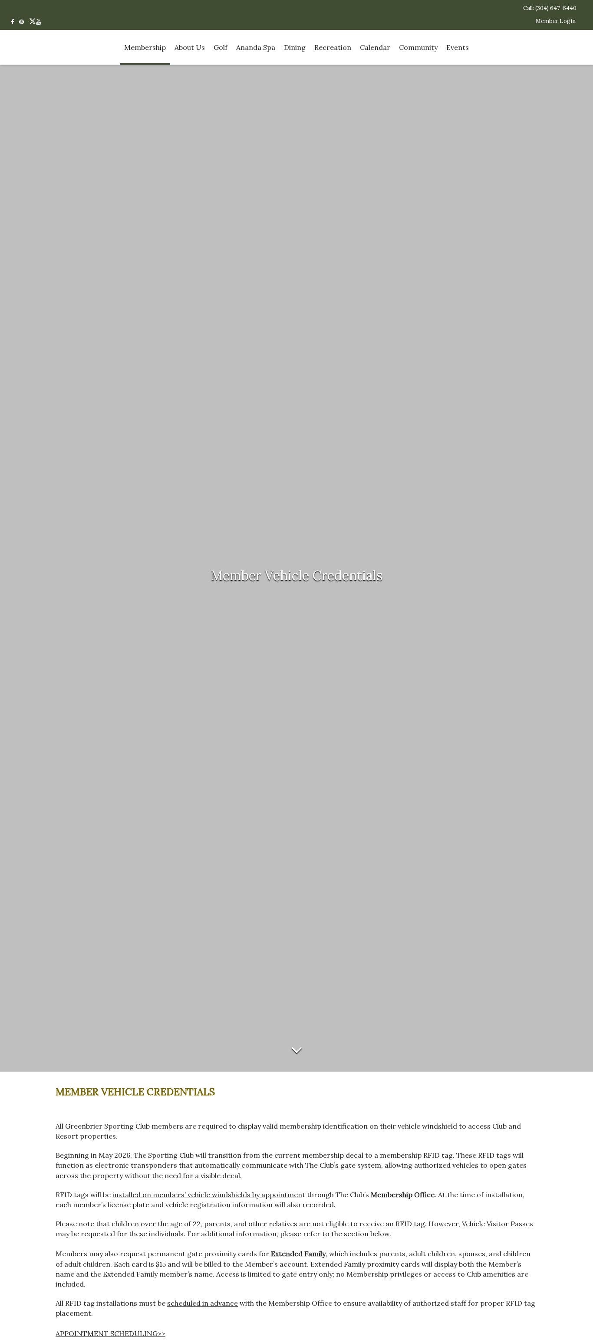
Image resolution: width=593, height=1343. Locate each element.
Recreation (332, 47)
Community (418, 47)
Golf (220, 47)
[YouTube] (41, 21)
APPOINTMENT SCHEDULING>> (110, 1333)
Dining (295, 47)
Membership (145, 47)
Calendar (375, 47)
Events (457, 47)
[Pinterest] (24, 21)
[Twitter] (32, 21)
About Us (190, 47)
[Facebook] (15, 21)
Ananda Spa (255, 47)
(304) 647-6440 (556, 8)
